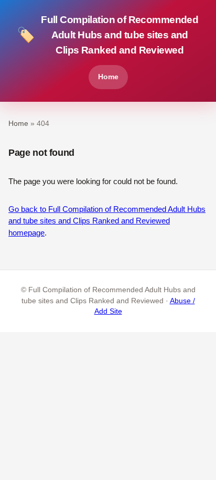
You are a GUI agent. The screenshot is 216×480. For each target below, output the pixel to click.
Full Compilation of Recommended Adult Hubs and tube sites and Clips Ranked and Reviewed (107, 35)
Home (108, 76)
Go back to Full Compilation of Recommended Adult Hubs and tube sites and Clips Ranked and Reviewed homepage (107, 221)
